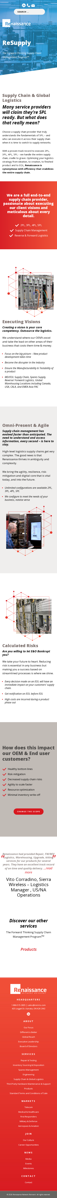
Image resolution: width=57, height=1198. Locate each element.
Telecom (29, 1107)
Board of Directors (28, 1046)
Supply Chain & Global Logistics (29, 1079)
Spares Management (28, 1069)
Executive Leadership (28, 1041)
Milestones (28, 1168)
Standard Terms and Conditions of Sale (29, 1093)
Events (28, 1163)
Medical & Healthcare (28, 1111)
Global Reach (28, 1036)
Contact (28, 1182)
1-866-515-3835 (18, 1005)
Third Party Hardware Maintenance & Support (29, 1083)
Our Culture (28, 1140)
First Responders (28, 1116)
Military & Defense (28, 1121)
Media (28, 1158)
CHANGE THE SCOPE (28, 811)
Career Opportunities (28, 1144)
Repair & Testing (28, 1060)
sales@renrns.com (37, 1005)
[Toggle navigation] (50, 23)
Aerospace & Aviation (28, 1126)
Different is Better (28, 1032)
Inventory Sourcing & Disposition (28, 1065)
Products (29, 949)
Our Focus (28, 1027)
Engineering (28, 1074)
